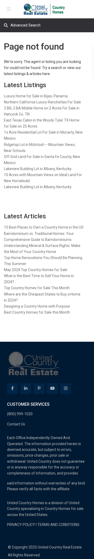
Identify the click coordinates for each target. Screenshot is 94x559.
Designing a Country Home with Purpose (37, 306)
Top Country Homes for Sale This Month (37, 288)
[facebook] (12, 388)
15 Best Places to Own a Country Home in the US (44, 227)
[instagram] (65, 388)
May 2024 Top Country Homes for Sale (35, 270)
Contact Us (16, 424)
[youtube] (52, 388)
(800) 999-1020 (20, 414)
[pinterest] (39, 388)
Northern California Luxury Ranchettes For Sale (42, 102)
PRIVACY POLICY (21, 525)
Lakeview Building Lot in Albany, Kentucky (38, 169)
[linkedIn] (25, 388)
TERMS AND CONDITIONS (58, 525)
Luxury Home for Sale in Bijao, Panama (36, 96)
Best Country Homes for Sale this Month (37, 312)
